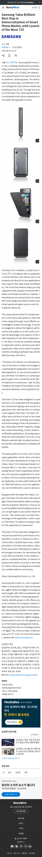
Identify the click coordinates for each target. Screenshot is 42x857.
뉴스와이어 (11, 62)
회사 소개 (16, 853)
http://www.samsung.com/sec (24, 675)
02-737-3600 (22, 838)
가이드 (21, 828)
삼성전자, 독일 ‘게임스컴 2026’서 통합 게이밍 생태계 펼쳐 (28, 741)
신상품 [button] (17, 772)
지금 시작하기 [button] (9, 794)
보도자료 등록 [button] (21, 811)
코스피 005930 (17, 47)
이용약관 (24, 853)
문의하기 (21, 842)
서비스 (21, 823)
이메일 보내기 (8, 694)
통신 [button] (10, 772)
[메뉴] (2, 7)
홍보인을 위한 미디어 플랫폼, (20, 2)
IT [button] (3, 772)
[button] (3, 55)
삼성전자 (6, 47)
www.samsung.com (24, 637)
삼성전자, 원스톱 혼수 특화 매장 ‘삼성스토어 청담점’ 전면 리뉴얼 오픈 (28, 751)
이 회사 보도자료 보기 (11, 758)
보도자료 (21, 818)
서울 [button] (25, 772)
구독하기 (35, 735)
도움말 (21, 833)
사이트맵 (32, 853)
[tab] (21, 818)
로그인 (9, 853)
